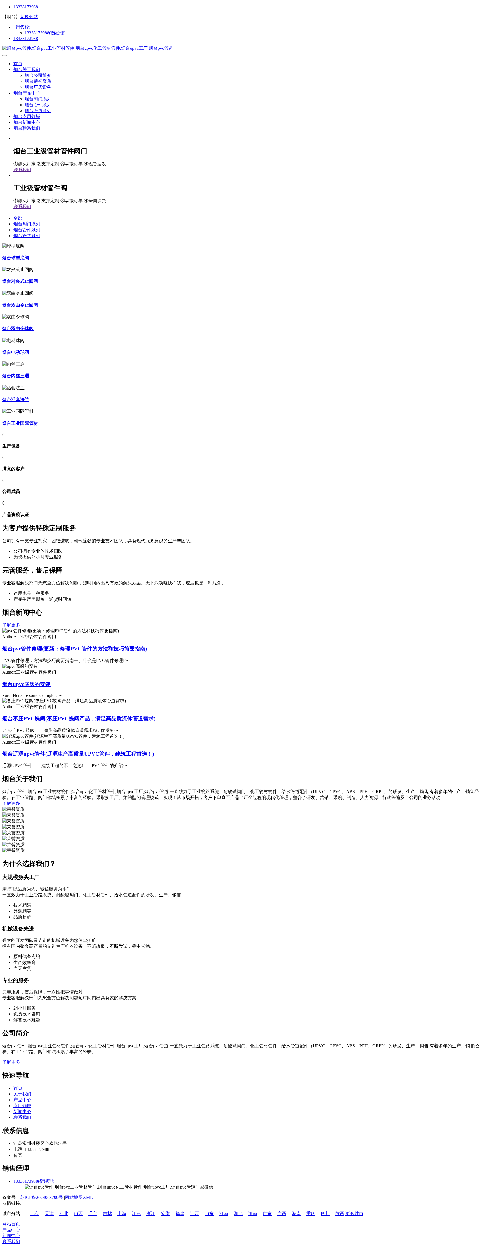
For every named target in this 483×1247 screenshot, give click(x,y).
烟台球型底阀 (15, 257)
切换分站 (29, 16)
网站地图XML (79, 1197)
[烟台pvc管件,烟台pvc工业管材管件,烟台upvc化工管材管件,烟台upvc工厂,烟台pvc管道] (87, 48)
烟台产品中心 (26, 93)
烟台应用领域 (26, 116)
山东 (209, 1213)
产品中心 (22, 1099)
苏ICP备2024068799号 (41, 1197)
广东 (267, 1213)
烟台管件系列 (38, 104)
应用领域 (22, 1105)
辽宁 (92, 1213)
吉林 (107, 1213)
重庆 (310, 1213)
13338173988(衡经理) (45, 32)
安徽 (165, 1213)
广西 (281, 1213)
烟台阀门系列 (38, 98)
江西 (194, 1213)
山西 (78, 1213)
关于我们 (22, 1094)
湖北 (238, 1213)
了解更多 (11, 625)
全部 (17, 218)
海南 (296, 1213)
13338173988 (25, 6)
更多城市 (354, 1213)
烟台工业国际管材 (20, 423)
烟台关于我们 (26, 69)
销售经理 (24, 27)
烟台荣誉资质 (38, 81)
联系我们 (22, 169)
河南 (223, 1213)
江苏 (136, 1213)
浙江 (150, 1213)
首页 (17, 63)
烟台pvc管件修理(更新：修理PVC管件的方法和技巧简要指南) (74, 649)
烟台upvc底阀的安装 (26, 684)
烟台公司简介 (38, 75)
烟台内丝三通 (15, 375)
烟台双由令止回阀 (20, 305)
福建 (180, 1213)
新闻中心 (22, 1111)
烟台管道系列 (38, 110)
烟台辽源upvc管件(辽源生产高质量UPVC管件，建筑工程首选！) (78, 754)
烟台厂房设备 (38, 87)
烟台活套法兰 (15, 399)
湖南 (252, 1213)
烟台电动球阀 (15, 352)
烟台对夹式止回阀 (20, 281)
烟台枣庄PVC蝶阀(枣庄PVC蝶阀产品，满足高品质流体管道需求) (78, 719)
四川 (325, 1213)
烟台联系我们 (26, 128)
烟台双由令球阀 (18, 328)
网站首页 (11, 1224)
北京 (34, 1213)
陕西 (339, 1213)
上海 (121, 1213)
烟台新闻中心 (26, 122)
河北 (63, 1213)
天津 (49, 1213)
